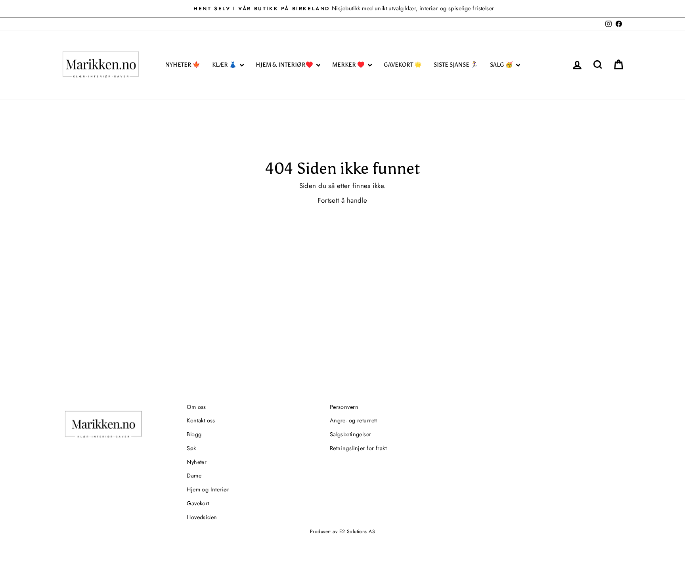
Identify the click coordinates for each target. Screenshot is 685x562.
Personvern (344, 407)
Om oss (196, 407)
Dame (194, 476)
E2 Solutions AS (357, 531)
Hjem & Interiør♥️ (285, 64)
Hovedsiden (202, 517)
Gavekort (198, 503)
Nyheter (197, 462)
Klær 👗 (225, 64)
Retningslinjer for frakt (358, 448)
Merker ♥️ (349, 64)
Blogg (194, 434)
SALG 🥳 (502, 64)
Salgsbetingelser (350, 434)
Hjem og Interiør (208, 489)
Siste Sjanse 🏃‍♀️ (456, 64)
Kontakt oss (201, 420)
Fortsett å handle (342, 200)
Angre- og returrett (353, 420)
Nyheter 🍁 (182, 64)
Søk (191, 448)
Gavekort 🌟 (403, 64)
